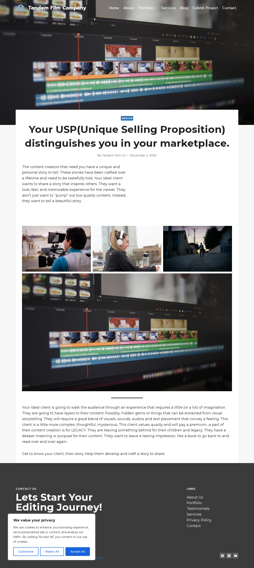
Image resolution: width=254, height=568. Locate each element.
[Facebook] (222, 555)
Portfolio (194, 503)
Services (168, 8)
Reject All (52, 551)
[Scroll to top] (245, 561)
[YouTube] (235, 555)
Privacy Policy (199, 520)
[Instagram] (229, 555)
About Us (195, 497)
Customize (26, 551)
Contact (229, 8)
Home (114, 8)
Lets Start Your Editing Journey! (59, 502)
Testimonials (198, 508)
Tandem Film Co (114, 155)
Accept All (77, 551)
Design (127, 118)
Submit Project (205, 8)
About (128, 8)
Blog (184, 8)
